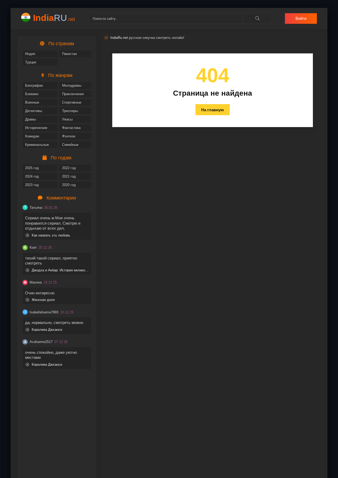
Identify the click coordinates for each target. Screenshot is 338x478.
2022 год (69, 168)
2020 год (69, 185)
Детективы (33, 111)
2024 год (32, 176)
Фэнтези (68, 136)
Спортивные (71, 102)
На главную (212, 110)
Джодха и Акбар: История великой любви (60, 270)
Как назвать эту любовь (51, 235)
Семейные (70, 145)
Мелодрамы (71, 85)
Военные (32, 102)
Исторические (36, 128)
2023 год (32, 185)
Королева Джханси (47, 329)
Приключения (73, 94)
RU (54, 18)
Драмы (30, 119)
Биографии (34, 85)
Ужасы (67, 119)
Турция (30, 62)
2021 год (69, 176)
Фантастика (71, 128)
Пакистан (69, 54)
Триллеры (70, 111)
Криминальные (37, 145)
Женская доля (43, 299)
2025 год (32, 168)
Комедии (32, 136)
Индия (30, 54)
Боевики (31, 94)
